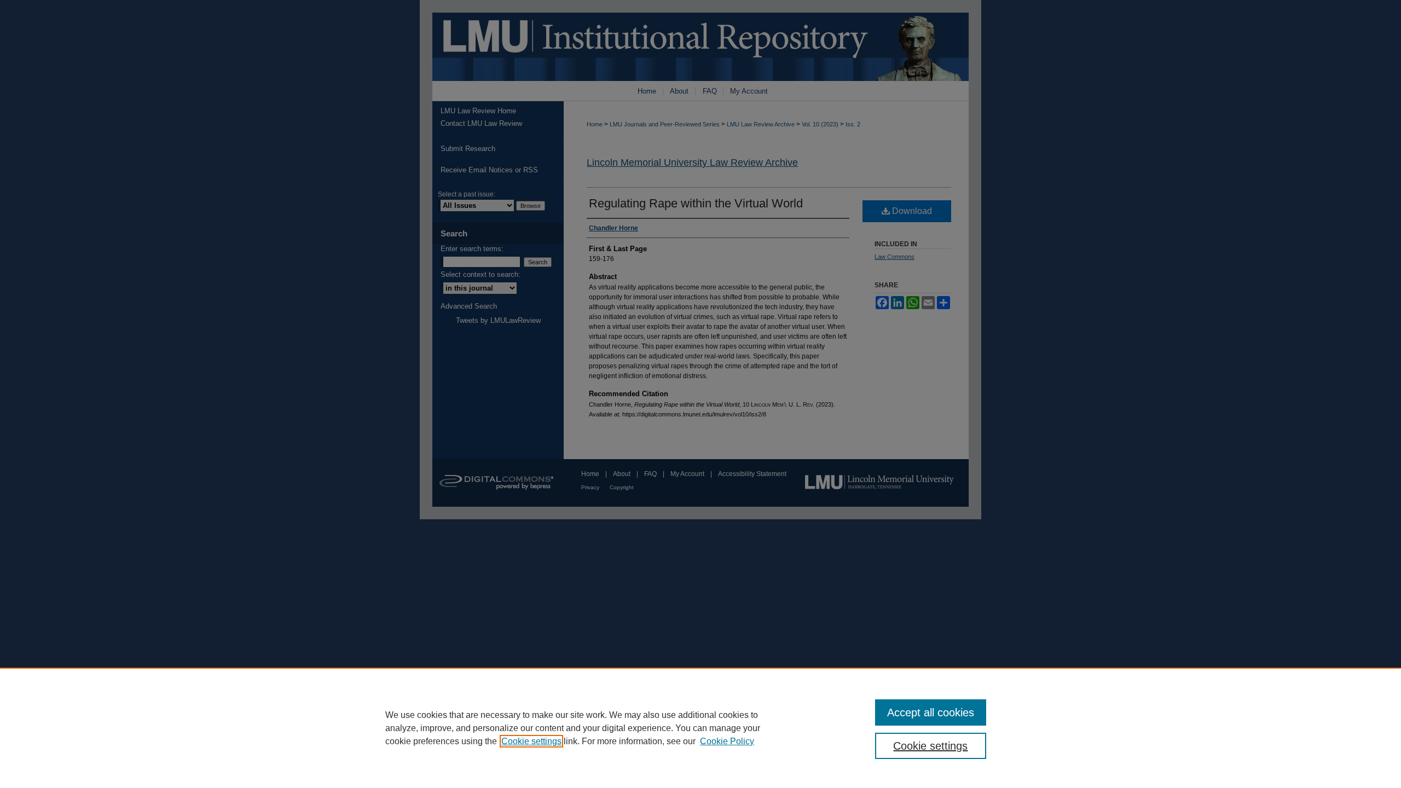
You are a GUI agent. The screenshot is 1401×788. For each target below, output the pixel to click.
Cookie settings (531, 741)
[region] (700, 728)
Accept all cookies (930, 712)
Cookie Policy (727, 741)
